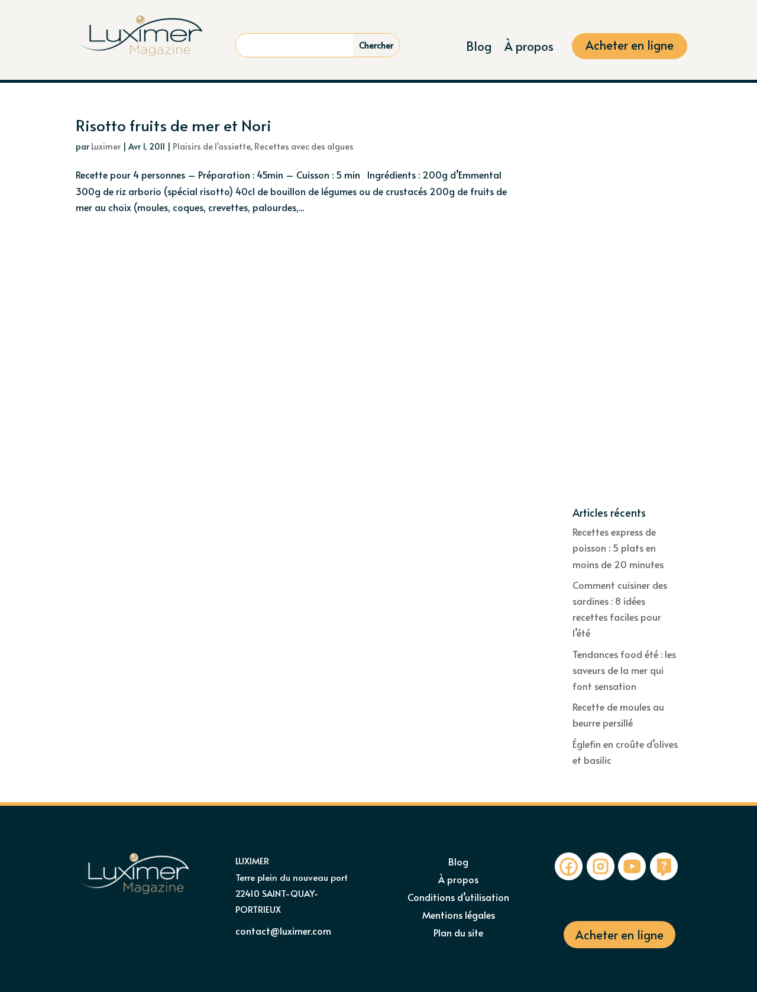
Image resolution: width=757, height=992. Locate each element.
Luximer (106, 146)
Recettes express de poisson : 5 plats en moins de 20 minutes (618, 547)
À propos (529, 48)
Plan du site (458, 933)
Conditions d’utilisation (458, 898)
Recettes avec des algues (304, 146)
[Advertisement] (626, 312)
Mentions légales (458, 915)
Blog (478, 48)
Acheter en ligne (629, 47)
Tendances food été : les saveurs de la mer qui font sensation (624, 669)
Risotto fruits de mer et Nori (173, 124)
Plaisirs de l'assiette (211, 146)
